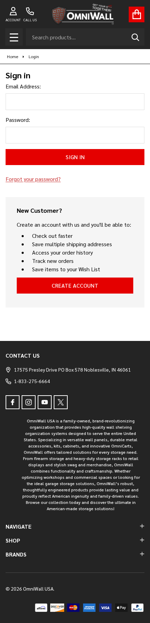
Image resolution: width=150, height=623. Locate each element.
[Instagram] (28, 402)
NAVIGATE (18, 526)
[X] (60, 402)
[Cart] (136, 14)
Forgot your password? (33, 178)
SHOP (13, 540)
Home (12, 56)
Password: (18, 119)
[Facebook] (12, 402)
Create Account (75, 285)
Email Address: (23, 86)
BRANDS (16, 554)
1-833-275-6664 (32, 381)
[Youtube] (44, 402)
